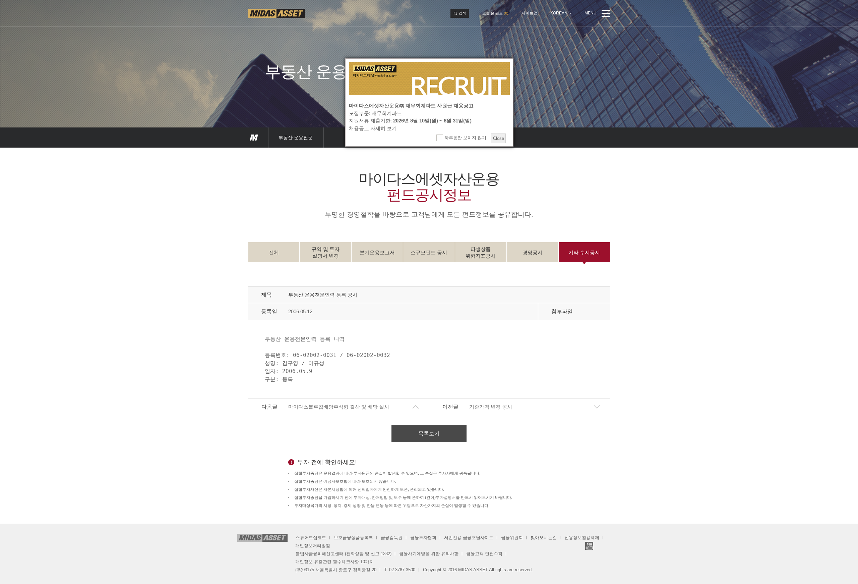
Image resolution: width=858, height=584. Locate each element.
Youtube (589, 546)
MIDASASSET (254, 137)
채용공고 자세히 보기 (373, 128)
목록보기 (429, 433)
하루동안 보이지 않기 (464, 137)
